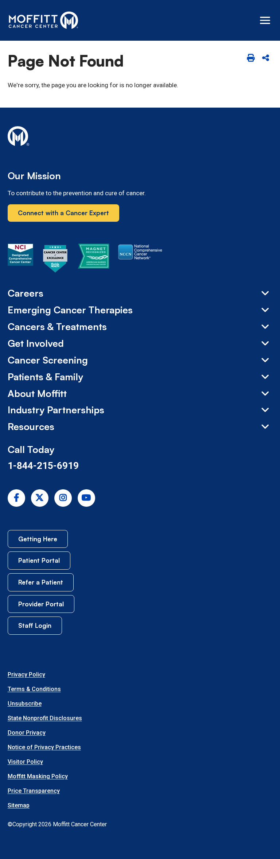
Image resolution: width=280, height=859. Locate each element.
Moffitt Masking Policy (38, 776)
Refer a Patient (40, 582)
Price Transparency (34, 790)
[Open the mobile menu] (265, 20)
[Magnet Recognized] (93, 260)
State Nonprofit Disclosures (45, 718)
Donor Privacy (27, 732)
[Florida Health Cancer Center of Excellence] (55, 260)
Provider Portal (41, 604)
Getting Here (37, 539)
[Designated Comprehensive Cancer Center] (20, 260)
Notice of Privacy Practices (44, 747)
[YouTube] (86, 498)
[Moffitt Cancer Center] (43, 20)
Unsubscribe (25, 703)
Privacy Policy (26, 674)
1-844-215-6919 (43, 465)
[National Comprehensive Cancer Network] (140, 260)
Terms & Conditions (34, 689)
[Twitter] (39, 498)
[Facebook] (16, 498)
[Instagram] (63, 498)
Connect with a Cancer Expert (63, 213)
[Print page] (250, 58)
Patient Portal (39, 560)
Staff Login (34, 625)
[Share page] (265, 58)
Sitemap (19, 805)
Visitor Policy (25, 761)
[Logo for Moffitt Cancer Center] (140, 137)
